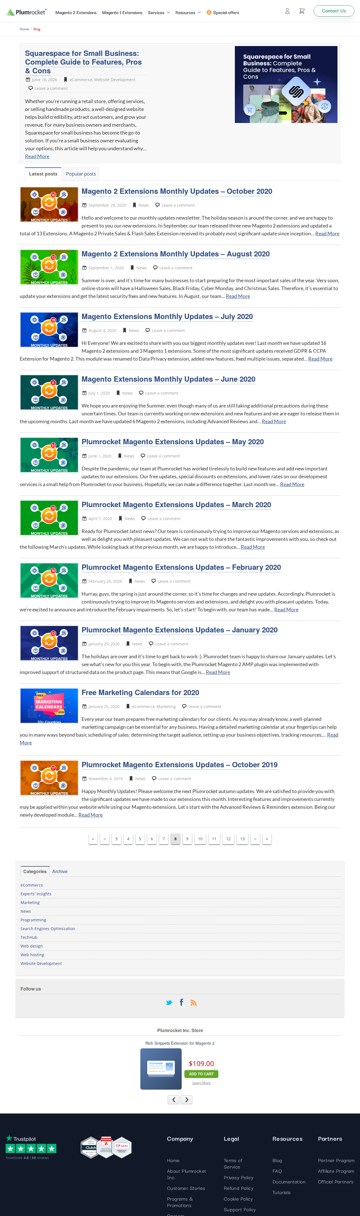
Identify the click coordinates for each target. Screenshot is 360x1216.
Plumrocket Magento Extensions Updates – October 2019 (180, 764)
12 (228, 838)
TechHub (29, 937)
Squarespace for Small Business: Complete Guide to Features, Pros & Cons (83, 62)
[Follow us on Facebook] (181, 1003)
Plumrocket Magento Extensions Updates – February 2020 (181, 567)
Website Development (115, 79)
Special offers (226, 12)
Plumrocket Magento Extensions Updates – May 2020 (173, 441)
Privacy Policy (239, 1177)
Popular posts (81, 173)
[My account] (287, 11)
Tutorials (282, 1192)
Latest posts (43, 173)
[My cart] (302, 11)
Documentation (289, 1181)
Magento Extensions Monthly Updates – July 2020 (167, 316)
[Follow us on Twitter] (169, 1003)
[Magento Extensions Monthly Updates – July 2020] (49, 330)
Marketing (166, 706)
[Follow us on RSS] (193, 1003)
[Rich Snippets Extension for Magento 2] (161, 1069)
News (144, 205)
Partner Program (336, 1160)
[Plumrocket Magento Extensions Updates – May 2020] (49, 455)
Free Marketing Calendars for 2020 (140, 692)
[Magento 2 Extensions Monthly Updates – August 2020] (49, 267)
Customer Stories (186, 1188)
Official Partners (336, 1181)
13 (242, 838)
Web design (32, 946)
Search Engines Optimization (48, 928)
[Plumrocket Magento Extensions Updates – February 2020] (49, 580)
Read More (37, 156)
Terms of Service (233, 1163)
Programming (33, 920)
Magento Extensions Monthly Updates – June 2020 (168, 379)
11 (214, 838)
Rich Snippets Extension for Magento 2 (180, 1043)
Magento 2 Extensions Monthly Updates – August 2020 (176, 253)
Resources (185, 12)
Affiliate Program (336, 1170)
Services (156, 12)
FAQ (277, 1170)
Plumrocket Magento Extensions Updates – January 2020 (180, 629)
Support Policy (240, 1209)
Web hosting (32, 954)
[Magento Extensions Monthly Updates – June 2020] (49, 392)
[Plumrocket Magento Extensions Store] (26, 12)
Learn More (201, 1082)
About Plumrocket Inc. (186, 1174)
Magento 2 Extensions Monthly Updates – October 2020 (177, 191)
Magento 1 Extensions (122, 12)
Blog (277, 1160)
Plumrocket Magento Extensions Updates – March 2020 (176, 504)
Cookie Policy (238, 1198)
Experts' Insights (36, 893)
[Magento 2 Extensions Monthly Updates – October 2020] (49, 204)
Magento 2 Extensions (75, 12)
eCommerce (81, 79)
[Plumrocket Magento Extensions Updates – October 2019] (49, 778)
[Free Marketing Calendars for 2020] (49, 706)
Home (173, 1160)
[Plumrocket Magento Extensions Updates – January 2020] (49, 643)
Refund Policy (238, 1188)
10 (200, 838)
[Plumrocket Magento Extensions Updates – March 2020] (49, 518)
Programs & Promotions (180, 1202)
